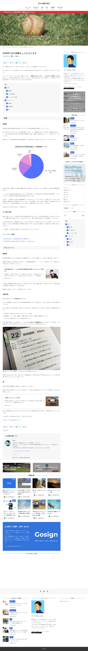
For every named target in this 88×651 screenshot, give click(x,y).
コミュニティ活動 (12, 97)
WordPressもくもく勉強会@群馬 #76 (13, 238)
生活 (65, 196)
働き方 (18, 56)
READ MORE (74, 108)
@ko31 (74, 70)
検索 (83, 215)
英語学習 (10, 106)
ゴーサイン (78, 76)
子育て (65, 194)
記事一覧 (16, 454)
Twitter (22, 457)
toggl (33, 139)
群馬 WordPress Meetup (14, 241)
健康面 (10, 103)
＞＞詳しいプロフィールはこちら (71, 83)
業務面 (10, 91)
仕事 (8, 87)
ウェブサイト (16, 457)
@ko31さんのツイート (65, 601)
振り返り (6, 430)
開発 (65, 199)
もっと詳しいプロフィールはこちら (22, 450)
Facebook (28, 457)
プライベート (10, 100)
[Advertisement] (31, 570)
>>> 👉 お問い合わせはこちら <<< (14, 546)
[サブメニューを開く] (84, 188)
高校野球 (65, 201)
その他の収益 (11, 94)
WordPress (66, 190)
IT (64, 187)
